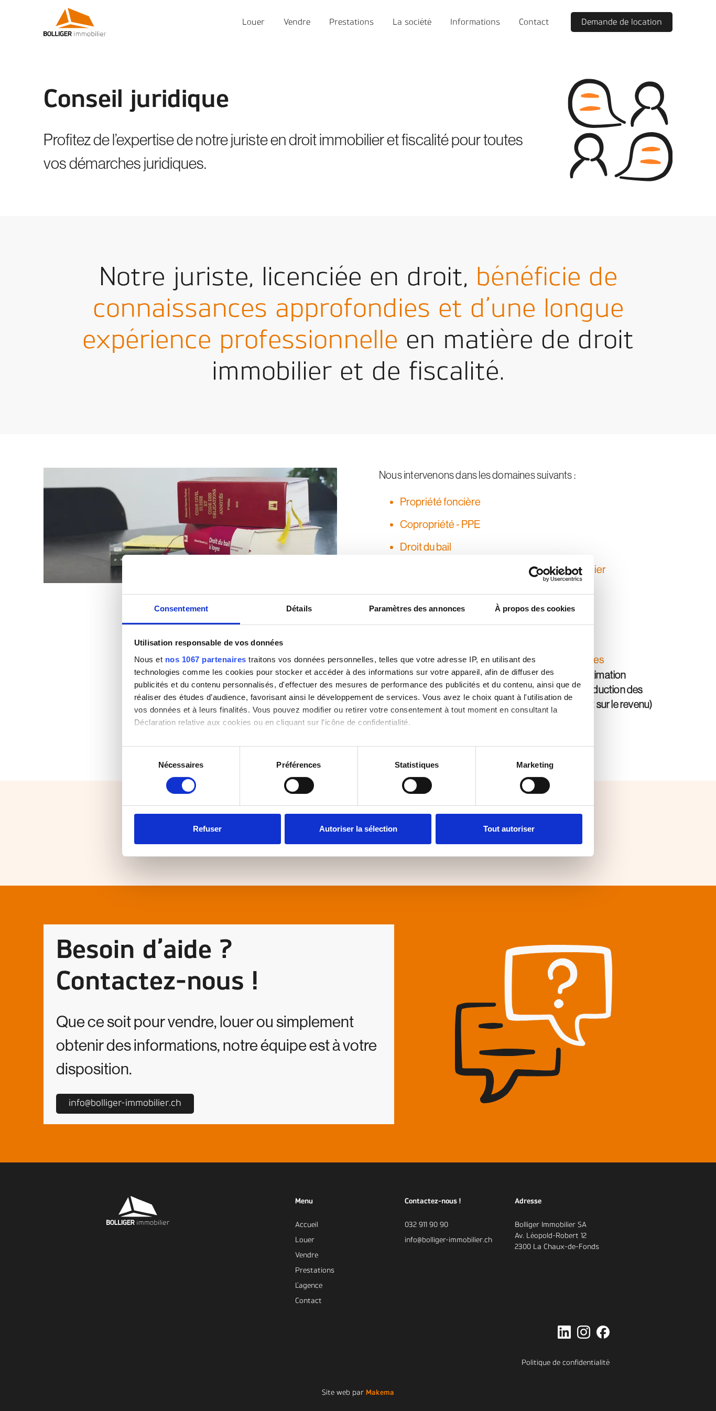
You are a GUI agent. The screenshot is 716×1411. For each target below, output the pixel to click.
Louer (304, 1240)
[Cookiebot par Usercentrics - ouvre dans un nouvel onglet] (536, 574)
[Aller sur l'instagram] (583, 1332)
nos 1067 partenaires (205, 658)
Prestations (314, 1270)
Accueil (306, 1225)
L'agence (308, 1285)
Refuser (207, 828)
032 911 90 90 (426, 1225)
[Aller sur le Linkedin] (564, 1332)
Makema (380, 1392)
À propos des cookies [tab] (535, 608)
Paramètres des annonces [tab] (417, 608)
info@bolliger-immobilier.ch (448, 1240)
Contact (308, 1301)
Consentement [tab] (181, 608)
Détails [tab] (299, 608)
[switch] (299, 785)
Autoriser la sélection (358, 828)
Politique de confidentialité (566, 1362)
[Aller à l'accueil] (75, 22)
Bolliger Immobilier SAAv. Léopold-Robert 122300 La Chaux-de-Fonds (557, 1236)
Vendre (306, 1255)
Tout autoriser (509, 828)
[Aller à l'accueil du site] (158, 1210)
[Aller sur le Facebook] (603, 1332)
